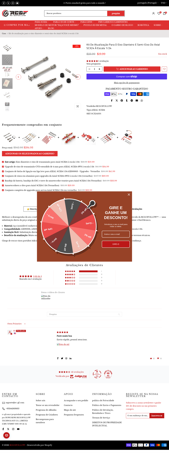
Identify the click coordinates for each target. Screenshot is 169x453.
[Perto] (129, 194)
